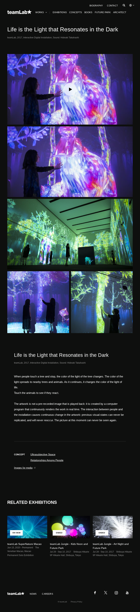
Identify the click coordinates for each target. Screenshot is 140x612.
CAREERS (47, 594)
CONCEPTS (75, 12)
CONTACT (112, 5)
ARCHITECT (119, 12)
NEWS (33, 594)
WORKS (39, 12)
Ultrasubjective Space (42, 454)
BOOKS (88, 12)
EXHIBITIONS (60, 12)
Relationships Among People (46, 460)
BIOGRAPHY (96, 5)
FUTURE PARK (103, 12)
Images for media (23, 467)
